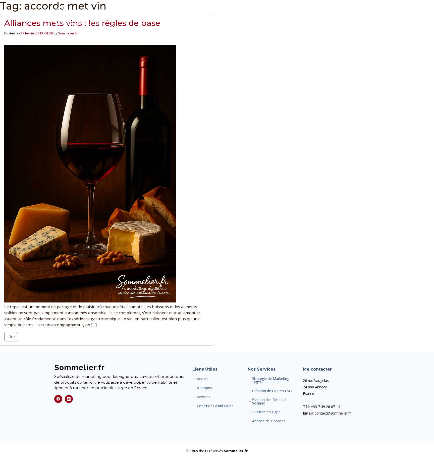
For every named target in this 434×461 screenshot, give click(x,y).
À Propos (204, 388)
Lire (11, 336)
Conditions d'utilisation (215, 406)
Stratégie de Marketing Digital (270, 380)
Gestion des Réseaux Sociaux (269, 401)
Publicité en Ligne (266, 412)
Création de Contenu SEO (273, 391)
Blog (354, 16)
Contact (373, 16)
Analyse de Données (269, 421)
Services (335, 16)
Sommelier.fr (68, 33)
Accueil (202, 379)
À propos (312, 16)
